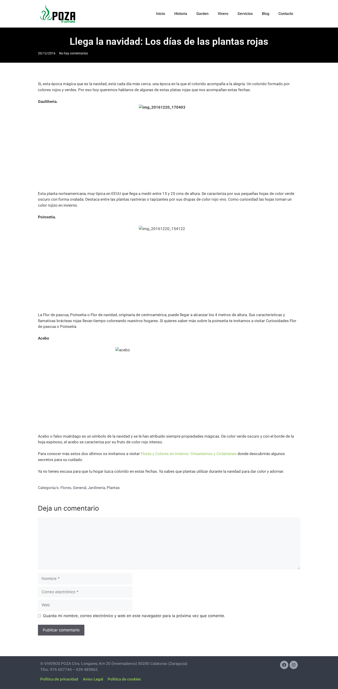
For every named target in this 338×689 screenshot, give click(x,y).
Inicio (160, 13)
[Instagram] (293, 665)
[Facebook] (284, 665)
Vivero (223, 13)
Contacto (285, 13)
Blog (265, 13)
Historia (180, 13)
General (79, 487)
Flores (65, 487)
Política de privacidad (59, 679)
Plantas (113, 487)
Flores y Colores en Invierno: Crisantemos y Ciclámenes (189, 453)
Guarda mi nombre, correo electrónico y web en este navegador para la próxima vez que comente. (134, 615)
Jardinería (96, 487)
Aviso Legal (93, 679)
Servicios (245, 13)
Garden (202, 13)
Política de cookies (124, 679)
